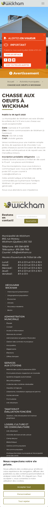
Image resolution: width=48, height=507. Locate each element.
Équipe (9, 323)
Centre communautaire (16, 446)
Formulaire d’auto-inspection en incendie (23, 373)
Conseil (9, 327)
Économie (11, 299)
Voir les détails (13, 55)
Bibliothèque (11, 442)
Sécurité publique (13, 380)
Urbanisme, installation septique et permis (23, 392)
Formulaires (11, 399)
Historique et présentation (18, 292)
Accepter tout (24, 487)
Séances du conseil (14, 334)
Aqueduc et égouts (14, 388)
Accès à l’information (15, 331)
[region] (24, 482)
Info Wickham (12, 403)
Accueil (10, 81)
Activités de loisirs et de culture (18, 435)
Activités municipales (29, 81)
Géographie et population (17, 295)
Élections (10, 353)
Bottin (9, 310)
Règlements (11, 349)
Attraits (10, 303)
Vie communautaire (14, 449)
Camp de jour (11, 438)
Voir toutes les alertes (17, 65)
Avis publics (11, 345)
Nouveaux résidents (15, 306)
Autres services (12, 395)
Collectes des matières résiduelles (19, 384)
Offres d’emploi (12, 356)
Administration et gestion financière (20, 338)
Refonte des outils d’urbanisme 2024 (21, 369)
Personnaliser (24, 494)
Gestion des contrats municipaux (19, 342)
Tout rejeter (24, 501)
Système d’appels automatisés (18, 377)
